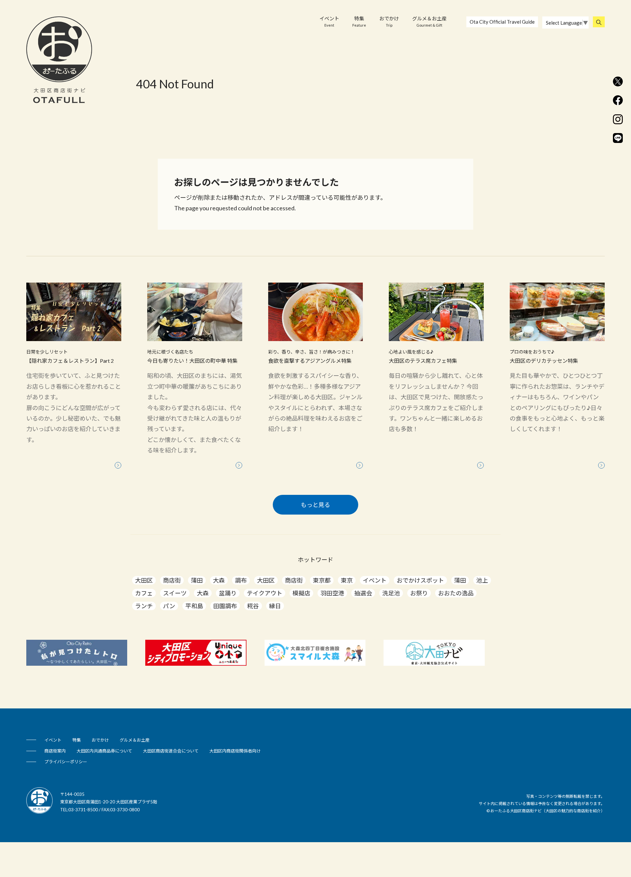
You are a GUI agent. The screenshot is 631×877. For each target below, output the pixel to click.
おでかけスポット (420, 580)
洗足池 (391, 593)
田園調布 (225, 606)
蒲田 (197, 580)
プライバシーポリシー (65, 761)
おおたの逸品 (456, 593)
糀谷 (253, 606)
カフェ (144, 593)
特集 (359, 21)
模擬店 (301, 593)
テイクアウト (264, 593)
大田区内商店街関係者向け (235, 750)
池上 (482, 580)
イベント (329, 21)
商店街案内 (55, 750)
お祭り (419, 593)
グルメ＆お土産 (429, 21)
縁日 (275, 606)
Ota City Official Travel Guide (502, 22)
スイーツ (175, 593)
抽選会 (363, 593)
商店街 (172, 580)
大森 (219, 580)
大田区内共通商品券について (104, 750)
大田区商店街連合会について (171, 750)
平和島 (194, 606)
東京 (347, 580)
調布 (241, 580)
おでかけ (389, 21)
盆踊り (228, 593)
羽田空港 (332, 593)
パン (169, 606)
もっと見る (315, 504)
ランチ (144, 606)
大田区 (144, 580)
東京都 (322, 580)
